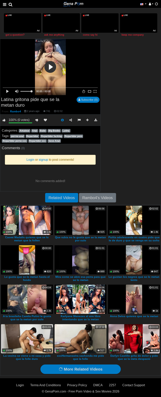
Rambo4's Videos (97, 198)
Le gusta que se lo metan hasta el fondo (27, 278)
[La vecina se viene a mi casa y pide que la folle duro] (27, 338)
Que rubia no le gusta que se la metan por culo (80, 239)
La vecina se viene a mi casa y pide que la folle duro (27, 357)
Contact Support (133, 385)
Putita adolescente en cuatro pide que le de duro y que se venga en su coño (134, 239)
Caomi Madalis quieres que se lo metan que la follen (27, 239)
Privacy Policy (77, 385)
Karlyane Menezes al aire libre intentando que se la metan (81, 318)
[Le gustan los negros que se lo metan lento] (134, 259)
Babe (43, 130)
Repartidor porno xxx (15, 141)
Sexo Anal (54, 141)
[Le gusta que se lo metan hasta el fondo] (27, 259)
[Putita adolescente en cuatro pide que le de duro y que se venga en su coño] (134, 220)
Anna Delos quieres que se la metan (134, 316)
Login (20, 385)
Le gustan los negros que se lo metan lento (134, 278)
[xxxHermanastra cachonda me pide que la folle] (81, 338)
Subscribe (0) (89, 99)
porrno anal (17, 136)
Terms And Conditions (45, 385)
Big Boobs (54, 130)
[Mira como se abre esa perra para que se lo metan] (80, 259)
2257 (112, 385)
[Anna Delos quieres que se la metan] (134, 299)
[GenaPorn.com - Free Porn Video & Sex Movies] (73, 3)
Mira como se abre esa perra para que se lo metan (80, 278)
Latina (66, 130)
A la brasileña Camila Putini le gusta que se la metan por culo (27, 318)
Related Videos (61, 198)
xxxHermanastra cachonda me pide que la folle (80, 357)
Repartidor (32, 136)
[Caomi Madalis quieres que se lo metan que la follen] (26, 220)
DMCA (98, 385)
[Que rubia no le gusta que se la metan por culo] (80, 220)
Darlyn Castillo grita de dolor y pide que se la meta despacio (134, 357)
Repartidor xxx (37, 141)
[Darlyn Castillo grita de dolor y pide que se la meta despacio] (133, 338)
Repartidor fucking (51, 136)
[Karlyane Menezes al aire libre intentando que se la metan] (80, 299)
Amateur (24, 130)
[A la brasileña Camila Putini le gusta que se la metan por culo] (26, 299)
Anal (34, 130)
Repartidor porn (73, 136)
